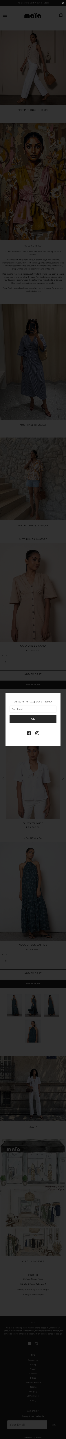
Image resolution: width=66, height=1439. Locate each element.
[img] (28, 733)
